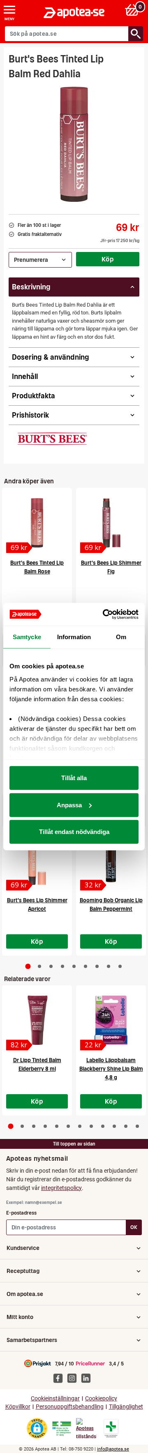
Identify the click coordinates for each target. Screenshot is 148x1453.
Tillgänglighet (126, 1407)
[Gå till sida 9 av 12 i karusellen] (103, 1126)
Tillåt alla (74, 777)
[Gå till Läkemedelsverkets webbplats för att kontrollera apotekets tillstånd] (61, 1428)
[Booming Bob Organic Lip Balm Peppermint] (111, 860)
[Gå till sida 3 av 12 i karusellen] (34, 1126)
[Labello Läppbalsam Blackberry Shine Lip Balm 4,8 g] (111, 1020)
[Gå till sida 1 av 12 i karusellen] (11, 1126)
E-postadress (21, 1213)
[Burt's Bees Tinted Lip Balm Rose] (37, 523)
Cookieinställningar (55, 1398)
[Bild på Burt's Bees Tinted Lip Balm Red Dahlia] (74, 144)
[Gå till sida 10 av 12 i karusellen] (114, 1126)
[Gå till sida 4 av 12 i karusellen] (45, 1126)
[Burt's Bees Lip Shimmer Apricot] (37, 860)
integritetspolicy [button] (61, 1188)
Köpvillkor (17, 1407)
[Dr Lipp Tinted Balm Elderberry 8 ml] (37, 1020)
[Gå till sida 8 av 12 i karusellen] (91, 1126)
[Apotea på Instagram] (74, 1378)
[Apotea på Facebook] (60, 1378)
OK (133, 1227)
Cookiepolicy (101, 1398)
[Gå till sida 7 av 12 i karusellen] (80, 1126)
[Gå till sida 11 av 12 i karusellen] (126, 1126)
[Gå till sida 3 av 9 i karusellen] (51, 966)
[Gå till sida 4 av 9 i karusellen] (62, 966)
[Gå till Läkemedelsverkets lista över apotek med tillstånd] (111, 1428)
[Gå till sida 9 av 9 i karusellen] (120, 966)
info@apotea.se (113, 1449)
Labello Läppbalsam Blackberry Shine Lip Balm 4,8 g (111, 1069)
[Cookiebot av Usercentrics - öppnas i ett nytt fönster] (104, 614)
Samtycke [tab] (27, 636)
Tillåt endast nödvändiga (74, 831)
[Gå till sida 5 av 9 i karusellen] (74, 966)
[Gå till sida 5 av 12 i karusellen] (57, 1126)
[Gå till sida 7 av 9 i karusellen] (97, 966)
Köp (108, 259)
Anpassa (69, 804)
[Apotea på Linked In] (88, 1378)
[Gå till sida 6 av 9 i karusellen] (85, 966)
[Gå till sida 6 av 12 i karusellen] (68, 1126)
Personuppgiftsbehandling (70, 1407)
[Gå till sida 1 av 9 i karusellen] (28, 966)
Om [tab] (121, 636)
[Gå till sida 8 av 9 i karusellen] (108, 966)
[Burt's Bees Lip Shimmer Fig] (111, 523)
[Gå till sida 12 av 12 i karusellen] (137, 1126)
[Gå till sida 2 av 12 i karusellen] (22, 1126)
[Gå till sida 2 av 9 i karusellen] (39, 966)
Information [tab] (74, 636)
